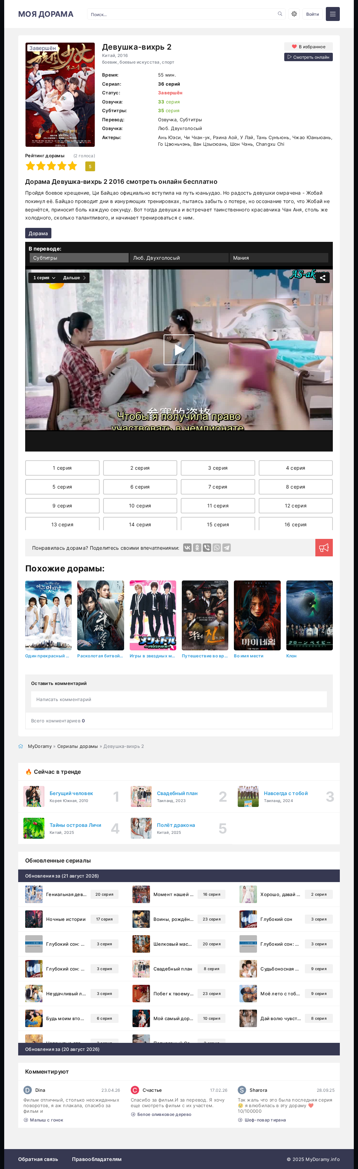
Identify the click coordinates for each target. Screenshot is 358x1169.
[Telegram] (226, 547)
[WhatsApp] (217, 547)
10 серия (140, 505)
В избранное (312, 46)
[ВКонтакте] (187, 547)
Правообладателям (97, 1159)
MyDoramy (40, 746)
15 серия (218, 524)
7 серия (218, 487)
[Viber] (207, 547)
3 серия (218, 468)
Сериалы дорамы (77, 746)
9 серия (62, 505)
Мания (241, 258)
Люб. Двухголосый (156, 258)
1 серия (62, 468)
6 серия (140, 487)
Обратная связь (38, 1159)
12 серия (296, 505)
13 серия (62, 524)
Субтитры (45, 258)
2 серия (140, 468)
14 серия (140, 524)
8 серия (296, 487)
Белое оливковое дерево (164, 1114)
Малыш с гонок (46, 1120)
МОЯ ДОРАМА (45, 14)
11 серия (218, 505)
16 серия (296, 524)
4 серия (296, 468)
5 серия (62, 487)
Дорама (38, 233)
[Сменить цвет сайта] (294, 14)
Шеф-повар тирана (265, 1120)
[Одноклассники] (197, 547)
